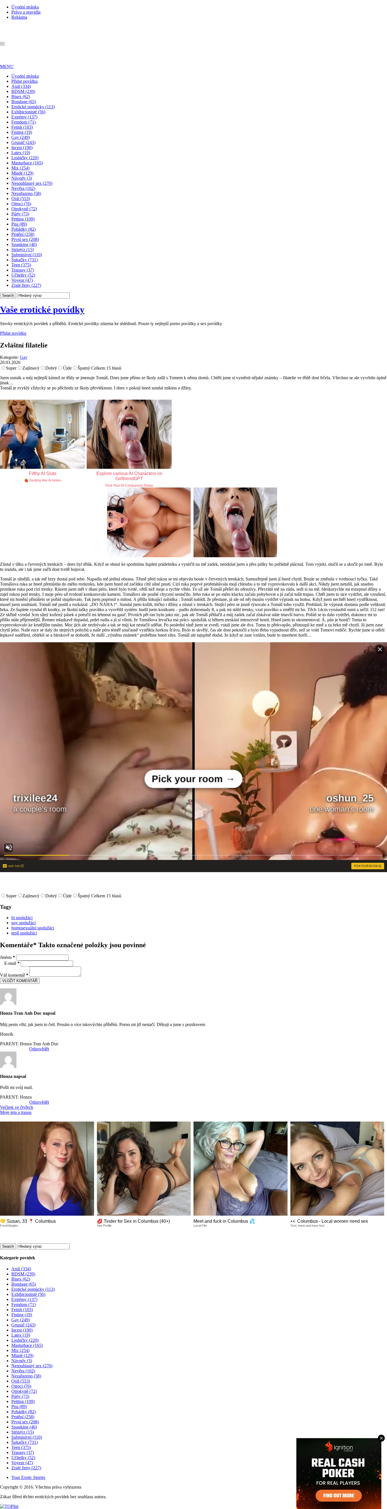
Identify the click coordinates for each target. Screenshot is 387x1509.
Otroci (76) (21, 203)
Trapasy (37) (22, 270)
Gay (23, 357)
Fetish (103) (22, 127)
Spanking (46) (24, 244)
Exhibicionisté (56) (28, 111)
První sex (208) (25, 239)
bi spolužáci (22, 917)
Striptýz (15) (22, 249)
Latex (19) (20, 152)
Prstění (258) (22, 234)
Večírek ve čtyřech (16, 1107)
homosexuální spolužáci (32, 927)
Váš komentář (14, 975)
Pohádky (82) (23, 229)
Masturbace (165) (27, 162)
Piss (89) (19, 224)
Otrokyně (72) (24, 208)
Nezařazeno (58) (26, 193)
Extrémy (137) (24, 117)
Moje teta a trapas (15, 1112)
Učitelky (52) (23, 275)
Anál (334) (21, 86)
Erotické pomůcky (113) (33, 106)
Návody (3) (21, 178)
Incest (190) (22, 147)
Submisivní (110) (26, 254)
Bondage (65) (23, 101)
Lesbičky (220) (25, 157)
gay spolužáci (23, 922)
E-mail (12, 963)
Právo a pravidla (26, 12)
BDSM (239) (23, 91)
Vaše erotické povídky (42, 309)
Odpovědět (39, 1048)
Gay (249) (20, 137)
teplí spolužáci (24, 933)
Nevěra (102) (23, 188)
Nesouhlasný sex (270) (31, 183)
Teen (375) (21, 264)
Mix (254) (20, 168)
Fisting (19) (21, 132)
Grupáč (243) (23, 142)
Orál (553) (20, 198)
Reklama (19, 17)
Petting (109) (23, 219)
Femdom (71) (23, 122)
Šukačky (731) (24, 259)
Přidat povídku (24, 81)
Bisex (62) (20, 96)
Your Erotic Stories (28, 1477)
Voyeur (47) (22, 280)
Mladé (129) (22, 173)
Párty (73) (20, 213)
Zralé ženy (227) (26, 285)
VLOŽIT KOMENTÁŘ (19, 981)
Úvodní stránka (25, 7)
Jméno (7, 957)
